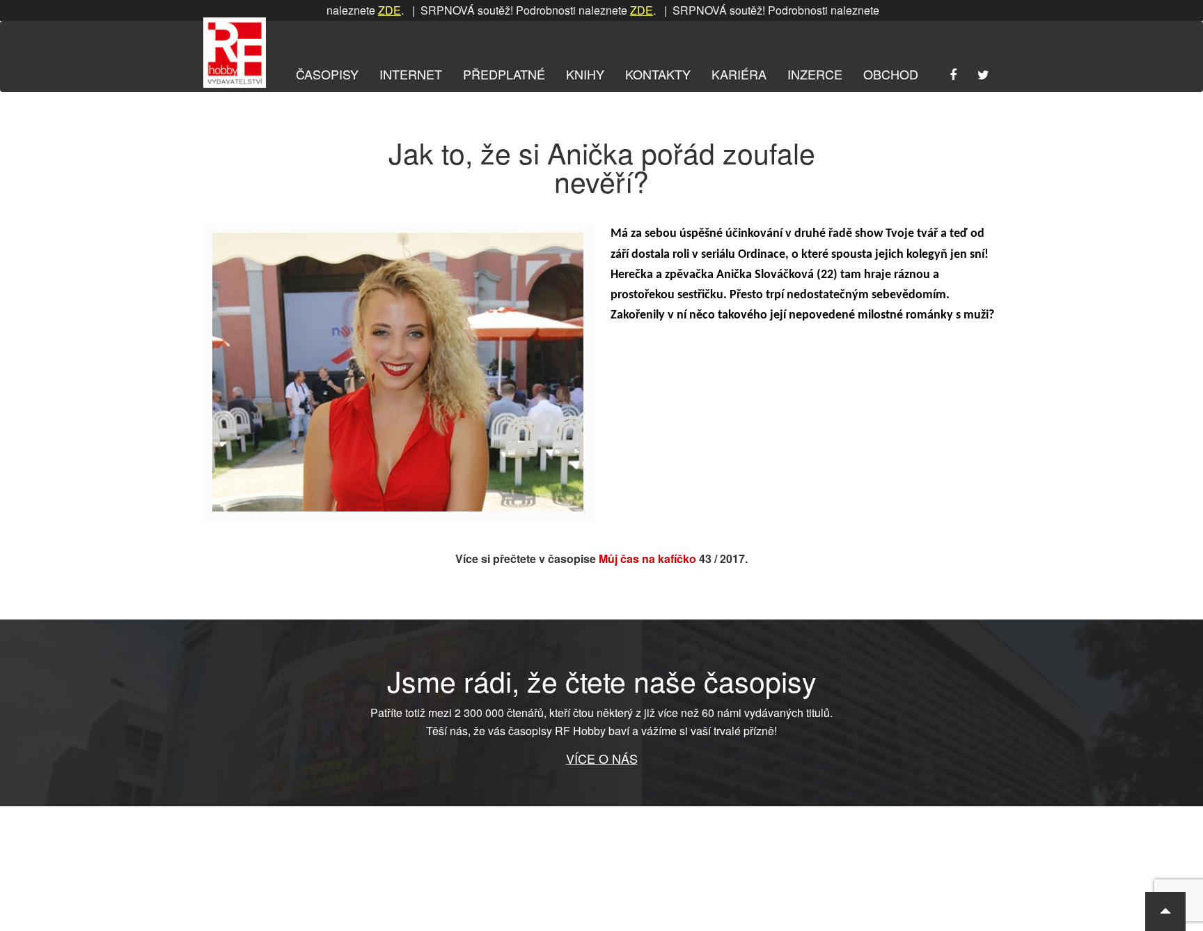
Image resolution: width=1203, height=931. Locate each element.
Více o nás (602, 758)
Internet (410, 74)
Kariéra (738, 74)
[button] (1165, 911)
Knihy (585, 74)
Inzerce (814, 74)
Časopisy (327, 74)
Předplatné (504, 74)
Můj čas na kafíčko (647, 559)
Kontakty (658, 74)
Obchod (890, 74)
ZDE (364, 10)
